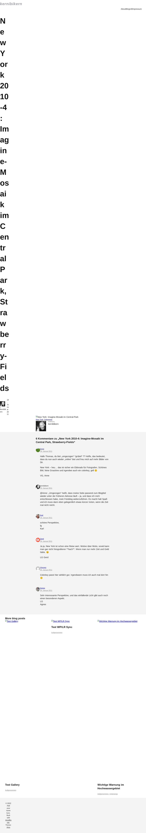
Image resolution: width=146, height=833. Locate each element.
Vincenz (43, 567)
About (123, 9)
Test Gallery (12, 784)
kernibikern (11, 4)
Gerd (42, 539)
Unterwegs (48, 420)
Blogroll (129, 9)
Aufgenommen (10, 790)
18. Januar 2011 (46, 451)
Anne (42, 449)
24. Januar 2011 (46, 590)
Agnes (42, 588)
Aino (8, 827)
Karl (41, 515)
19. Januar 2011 (46, 518)
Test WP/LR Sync (61, 627)
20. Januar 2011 (46, 570)
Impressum (137, 9)
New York (39, 420)
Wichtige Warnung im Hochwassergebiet (110, 786)
